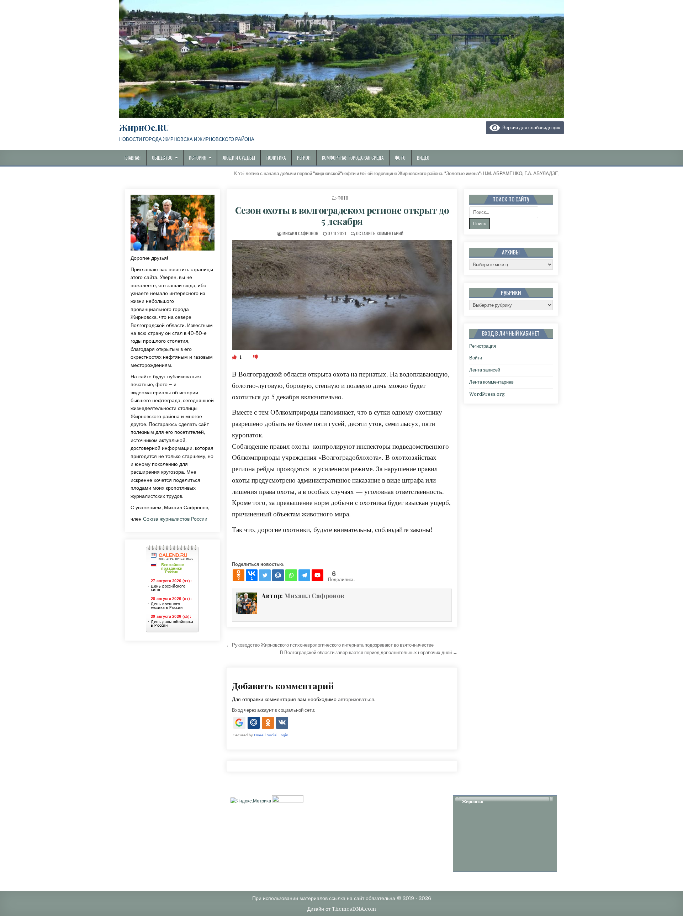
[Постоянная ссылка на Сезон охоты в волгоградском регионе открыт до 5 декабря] (342, 295)
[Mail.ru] (278, 575)
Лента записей (484, 370)
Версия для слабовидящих (530, 127)
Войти (475, 357)
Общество (162, 157)
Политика (276, 157)
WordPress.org (487, 394)
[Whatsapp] (291, 575)
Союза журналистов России (175, 519)
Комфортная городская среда (352, 157)
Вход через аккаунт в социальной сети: (273, 710)
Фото (400, 157)
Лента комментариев (491, 382)
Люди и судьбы (239, 157)
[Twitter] (265, 575)
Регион (304, 157)
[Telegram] (304, 575)
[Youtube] (317, 575)
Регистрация (482, 346)
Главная (133, 157)
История (197, 157)
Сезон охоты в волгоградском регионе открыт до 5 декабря (342, 215)
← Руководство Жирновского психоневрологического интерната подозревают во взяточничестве (330, 645)
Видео (423, 157)
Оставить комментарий (379, 233)
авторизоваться (356, 699)
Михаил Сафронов (300, 233)
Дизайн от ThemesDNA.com (341, 909)
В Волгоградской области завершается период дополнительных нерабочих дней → (368, 652)
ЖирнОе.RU (144, 127)
